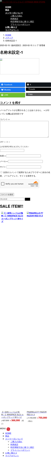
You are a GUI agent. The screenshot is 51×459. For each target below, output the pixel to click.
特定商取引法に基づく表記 (22, 21)
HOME (8, 433)
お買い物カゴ (11, 452)
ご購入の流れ (16, 15)
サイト (3, 166)
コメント (5, 119)
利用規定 (14, 18)
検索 (27, 199)
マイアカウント (12, 455)
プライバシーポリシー (20, 24)
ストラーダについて (14, 438)
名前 (3, 155)
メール (4, 161)
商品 (7, 435)
